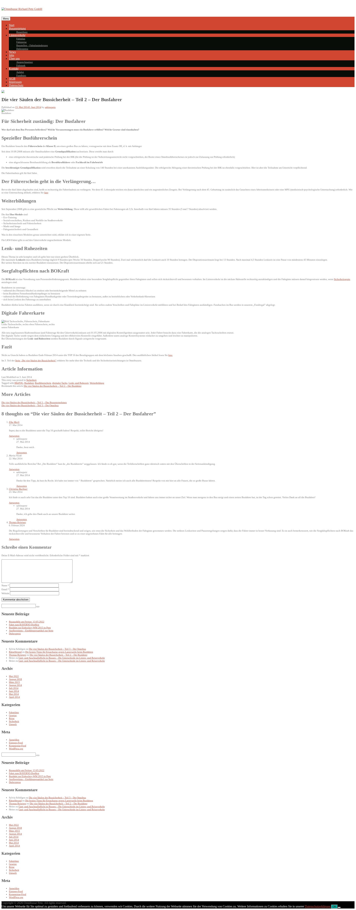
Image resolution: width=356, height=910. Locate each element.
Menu (6, 18)
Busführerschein (43, 383)
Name (5, 585)
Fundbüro (21, 75)
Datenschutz (16, 85)
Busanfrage (22, 32)
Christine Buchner (18, 489)
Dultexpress (22, 48)
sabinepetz (50, 107)
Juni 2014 (14, 691)
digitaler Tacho (59, 383)
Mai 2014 (14, 694)
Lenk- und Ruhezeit (79, 383)
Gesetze (13, 715)
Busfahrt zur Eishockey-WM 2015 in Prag (30, 627)
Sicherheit (31, 380)
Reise (11, 718)
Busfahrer (29, 383)
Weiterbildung (97, 383)
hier (46, 192)
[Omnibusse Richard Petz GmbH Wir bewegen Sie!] (21, 9)
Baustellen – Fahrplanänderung (32, 45)
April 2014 (14, 697)
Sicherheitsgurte (342, 279)
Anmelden (14, 739)
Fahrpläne (14, 712)
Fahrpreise (21, 42)
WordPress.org (16, 748)
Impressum (15, 82)
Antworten (14, 435)
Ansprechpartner (24, 62)
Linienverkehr (17, 35)
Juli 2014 (13, 688)
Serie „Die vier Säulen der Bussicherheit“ (35, 360)
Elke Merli (14, 422)
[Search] (37, 606)
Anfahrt (20, 72)
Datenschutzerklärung (317, 906)
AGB (12, 78)
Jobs (11, 55)
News (12, 51)
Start (11, 25)
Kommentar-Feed (17, 745)
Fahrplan (20, 38)
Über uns (14, 58)
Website (5, 593)
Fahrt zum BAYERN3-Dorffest (24, 624)
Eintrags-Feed (16, 742)
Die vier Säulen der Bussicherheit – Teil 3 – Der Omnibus (57, 649)
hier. (170, 355)
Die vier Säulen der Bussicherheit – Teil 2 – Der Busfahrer (52, 386)
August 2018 (15, 679)
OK (334, 906)
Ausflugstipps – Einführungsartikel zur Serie (31, 630)
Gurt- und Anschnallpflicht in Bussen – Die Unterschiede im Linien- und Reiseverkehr (62, 657)
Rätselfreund (15, 652)
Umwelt (13, 724)
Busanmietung (17, 28)
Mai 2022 (14, 676)
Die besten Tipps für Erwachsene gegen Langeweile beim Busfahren (59, 652)
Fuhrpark (20, 65)
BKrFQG (18, 383)
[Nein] (339, 907)
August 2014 (15, 685)
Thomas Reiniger (17, 522)
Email (5, 589)
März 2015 (14, 682)
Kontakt (13, 68)
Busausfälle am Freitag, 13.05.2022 (26, 621)
